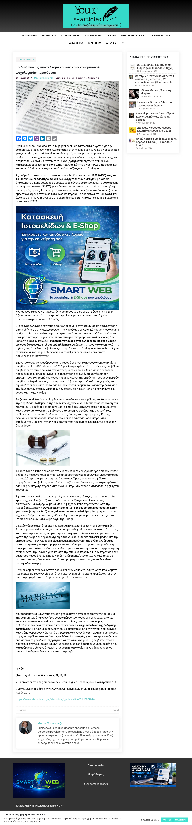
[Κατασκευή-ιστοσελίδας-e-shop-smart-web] (67, 257)
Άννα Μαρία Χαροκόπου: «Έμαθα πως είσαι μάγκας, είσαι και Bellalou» (155, 116)
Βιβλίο (112, 35)
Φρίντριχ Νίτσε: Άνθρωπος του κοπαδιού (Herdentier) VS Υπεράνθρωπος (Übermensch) (154, 79)
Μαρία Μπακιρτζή (43, 78)
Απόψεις (111, 43)
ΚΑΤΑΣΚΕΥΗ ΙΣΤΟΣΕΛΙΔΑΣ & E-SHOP (39, 805)
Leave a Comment (65, 78)
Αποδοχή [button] (167, 820)
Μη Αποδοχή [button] (180, 820)
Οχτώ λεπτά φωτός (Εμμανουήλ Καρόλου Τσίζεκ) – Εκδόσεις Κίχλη (156, 142)
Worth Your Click (132, 35)
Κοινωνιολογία (70, 35)
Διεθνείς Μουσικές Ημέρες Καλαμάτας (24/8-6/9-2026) (154, 129)
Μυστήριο (94, 43)
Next (116, 710)
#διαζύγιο (81, 78)
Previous (21, 710)
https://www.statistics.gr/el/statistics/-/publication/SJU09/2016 (55, 699)
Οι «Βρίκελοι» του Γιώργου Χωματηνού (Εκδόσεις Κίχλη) (155, 66)
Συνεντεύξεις (93, 35)
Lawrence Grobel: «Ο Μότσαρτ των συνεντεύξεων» (156, 104)
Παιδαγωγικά (75, 43)
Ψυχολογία (49, 35)
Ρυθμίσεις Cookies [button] (149, 820)
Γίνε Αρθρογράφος (96, 783)
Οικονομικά (29, 35)
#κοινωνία (93, 78)
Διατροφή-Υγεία (160, 35)
